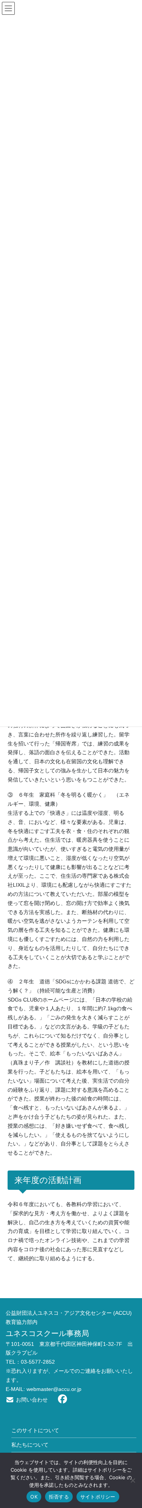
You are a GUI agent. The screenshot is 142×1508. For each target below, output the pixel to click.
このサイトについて (35, 1430)
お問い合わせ (31, 1400)
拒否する (59, 1497)
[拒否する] (132, 1480)
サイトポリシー (97, 1497)
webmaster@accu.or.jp (54, 1389)
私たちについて (29, 1445)
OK (33, 1497)
